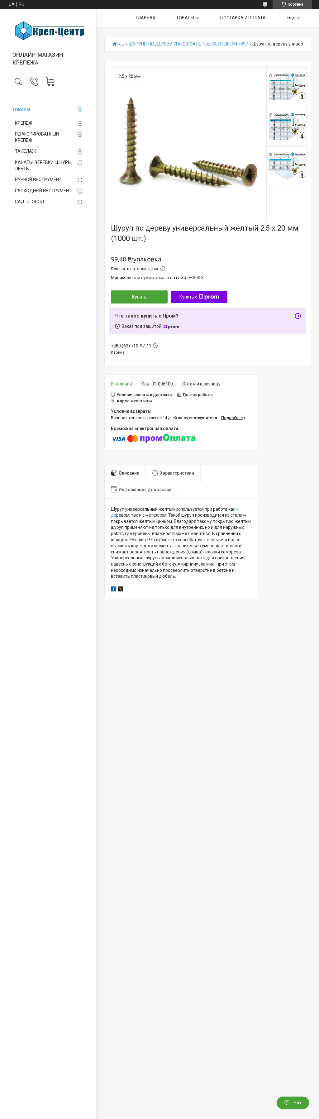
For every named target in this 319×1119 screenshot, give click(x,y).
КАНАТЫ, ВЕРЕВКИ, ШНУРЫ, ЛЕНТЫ (43, 165)
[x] (120, 589)
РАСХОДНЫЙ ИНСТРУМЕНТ (43, 190)
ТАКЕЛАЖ (25, 151)
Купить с (188, 296)
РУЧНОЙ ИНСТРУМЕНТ (38, 179)
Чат (297, 1102)
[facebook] (113, 589)
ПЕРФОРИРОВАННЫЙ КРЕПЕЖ (37, 137)
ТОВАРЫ (21, 109)
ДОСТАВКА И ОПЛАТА (243, 17)
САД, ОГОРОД (30, 201)
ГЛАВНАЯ (145, 17)
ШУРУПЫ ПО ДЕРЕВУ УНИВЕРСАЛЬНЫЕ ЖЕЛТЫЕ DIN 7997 (188, 44)
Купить (139, 296)
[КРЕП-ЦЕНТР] (48, 30)
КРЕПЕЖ (23, 123)
